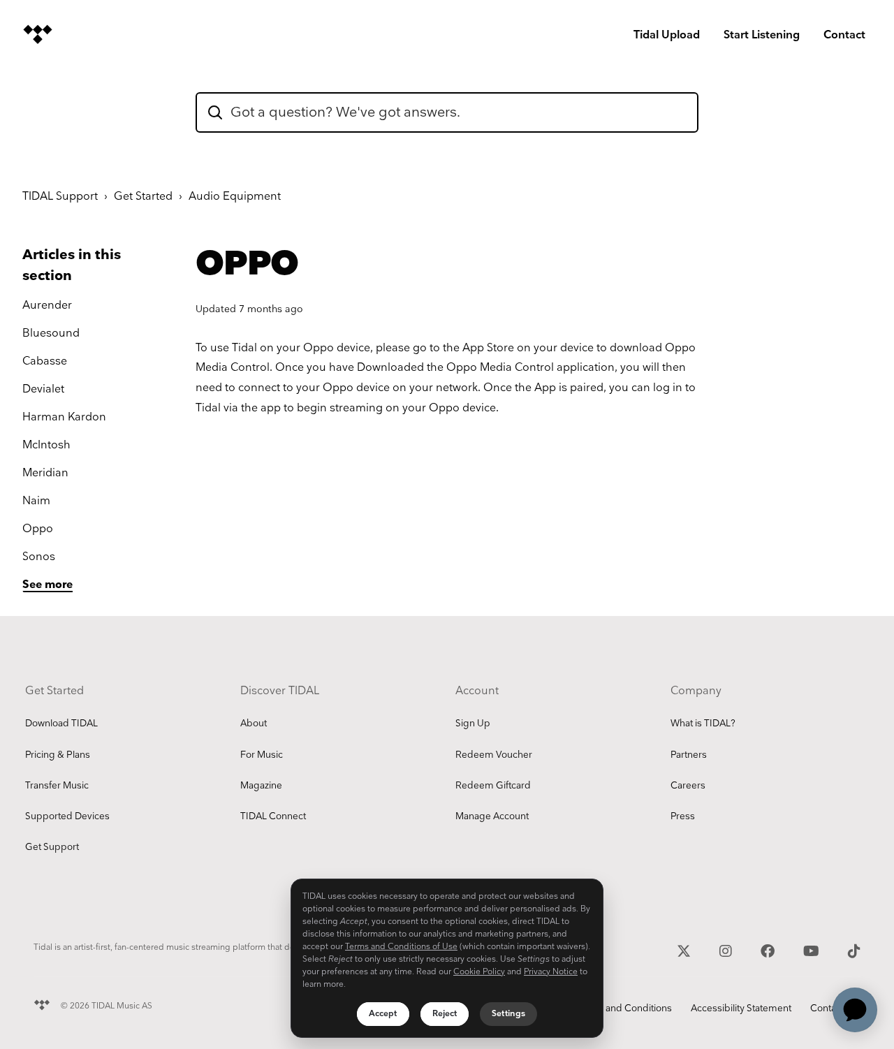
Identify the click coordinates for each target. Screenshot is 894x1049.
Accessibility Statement (741, 1008)
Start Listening (762, 35)
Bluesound (51, 333)
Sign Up (472, 723)
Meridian (45, 473)
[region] (447, 958)
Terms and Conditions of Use (401, 946)
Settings (508, 1013)
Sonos (38, 557)
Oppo (37, 529)
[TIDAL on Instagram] (727, 949)
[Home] (38, 34)
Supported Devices (67, 816)
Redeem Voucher (493, 755)
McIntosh (46, 445)
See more (47, 585)
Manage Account (492, 816)
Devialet (43, 389)
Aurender (47, 305)
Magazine (261, 785)
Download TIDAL (61, 723)
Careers (687, 785)
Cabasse (44, 361)
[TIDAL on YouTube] (813, 949)
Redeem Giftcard (493, 785)
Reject (444, 1013)
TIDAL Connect (273, 816)
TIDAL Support (60, 196)
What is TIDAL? (702, 723)
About (253, 723)
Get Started (143, 196)
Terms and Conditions (624, 1008)
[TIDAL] (42, 1003)
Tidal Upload (666, 35)
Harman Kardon (64, 417)
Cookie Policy (479, 972)
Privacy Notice (551, 972)
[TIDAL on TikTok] (854, 949)
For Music (261, 755)
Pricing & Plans (57, 755)
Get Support (52, 847)
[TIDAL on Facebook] (769, 949)
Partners (688, 755)
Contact (844, 35)
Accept (383, 1013)
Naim (36, 501)
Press (682, 816)
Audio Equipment (235, 196)
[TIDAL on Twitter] (685, 949)
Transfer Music (57, 785)
